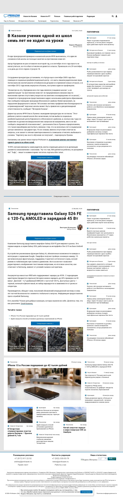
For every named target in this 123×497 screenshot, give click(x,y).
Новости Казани (16, 30)
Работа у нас (60, 465)
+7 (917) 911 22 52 (23, 458)
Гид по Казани (91, 372)
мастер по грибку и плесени (95, 62)
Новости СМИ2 (13, 160)
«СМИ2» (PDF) (64, 488)
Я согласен (86, 492)
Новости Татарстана (93, 383)
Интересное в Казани (96, 50)
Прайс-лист (23, 465)
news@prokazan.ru (60, 462)
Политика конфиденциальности (107, 493)
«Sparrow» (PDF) (73, 488)
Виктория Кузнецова (68, 227)
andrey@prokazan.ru (23, 462)
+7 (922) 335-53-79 (60, 458)
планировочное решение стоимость (98, 276)
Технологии (93, 102)
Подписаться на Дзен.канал (45, 51)
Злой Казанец (27, 303)
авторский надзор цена (94, 96)
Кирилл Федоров (75, 45)
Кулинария (92, 38)
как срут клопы (91, 242)
